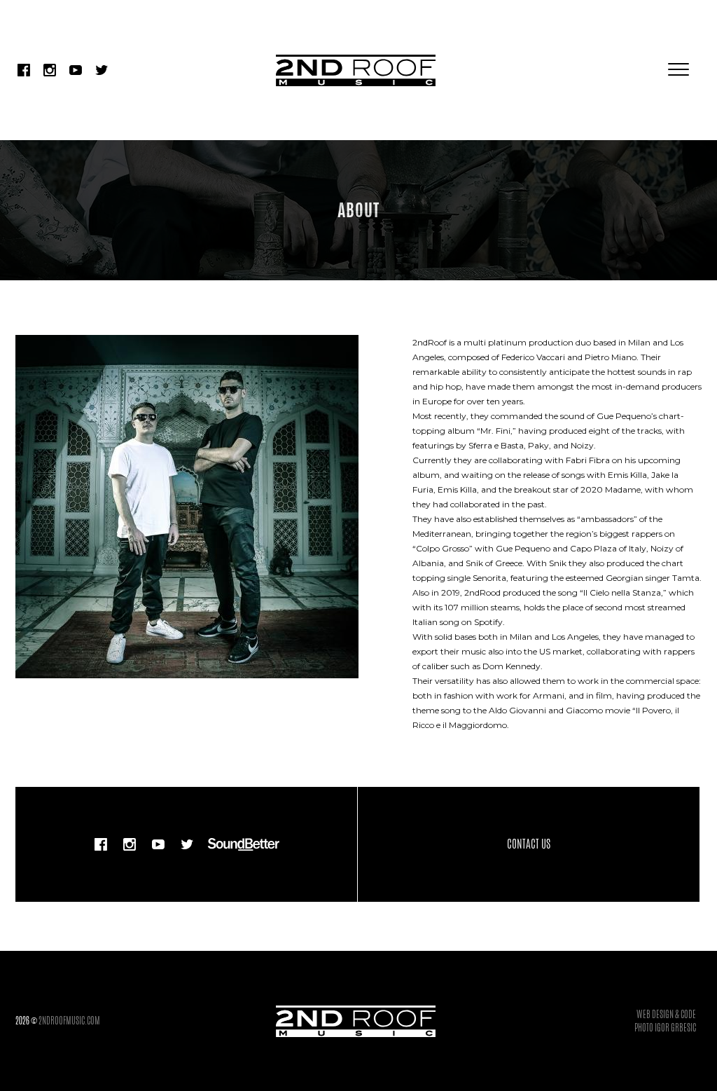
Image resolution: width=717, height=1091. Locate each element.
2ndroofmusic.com (69, 1020)
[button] (678, 70)
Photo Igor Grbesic (665, 1027)
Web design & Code (666, 1014)
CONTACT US (528, 844)
